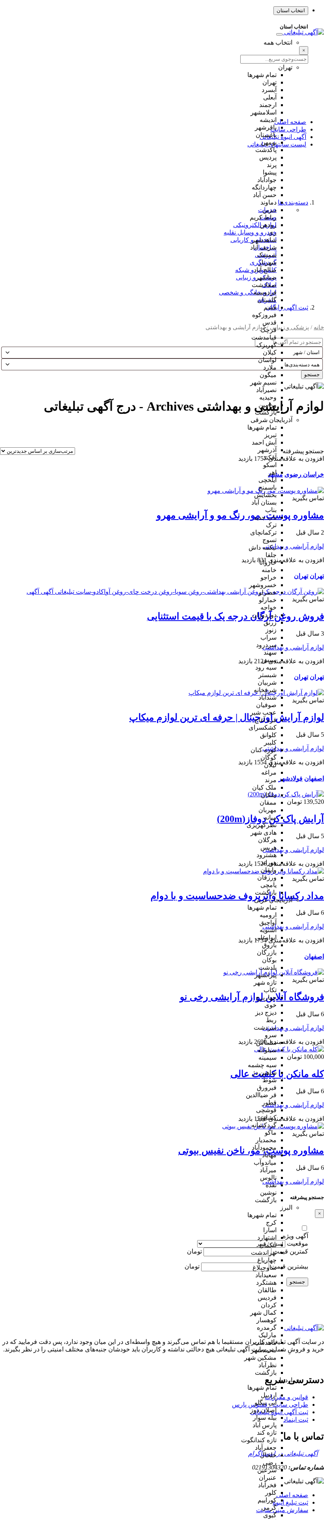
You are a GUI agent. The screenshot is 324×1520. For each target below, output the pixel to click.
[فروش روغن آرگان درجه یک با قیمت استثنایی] (175, 591)
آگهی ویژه (295, 1236)
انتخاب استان (291, 10)
